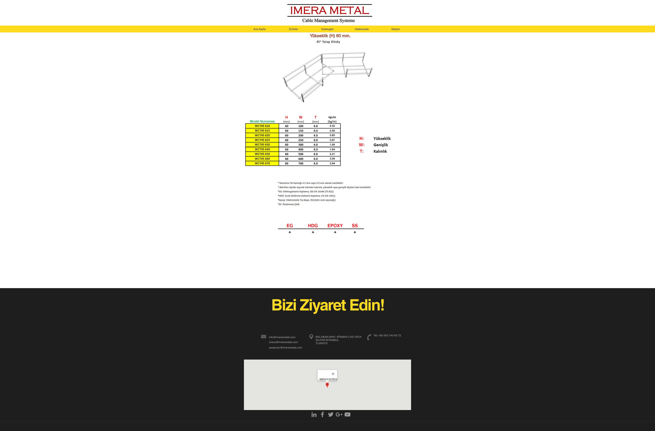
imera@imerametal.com (283, 342)
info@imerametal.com (282, 337)
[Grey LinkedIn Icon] (314, 414)
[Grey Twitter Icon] (330, 414)
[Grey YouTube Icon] (347, 414)
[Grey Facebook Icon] (322, 414)
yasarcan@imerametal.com (285, 347)
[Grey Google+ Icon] (339, 414)
